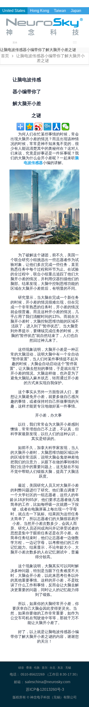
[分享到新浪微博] (38, 126)
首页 (5, 56)
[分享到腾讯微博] (47, 126)
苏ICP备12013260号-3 (45, 689)
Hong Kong (39, 11)
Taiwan (60, 11)
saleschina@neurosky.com (47, 682)
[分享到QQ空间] (29, 126)
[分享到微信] (65, 126)
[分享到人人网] (56, 126)
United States (13, 11)
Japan (76, 11)
